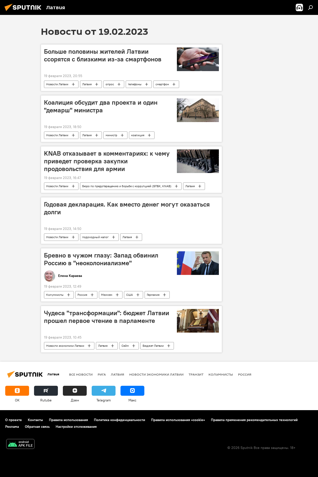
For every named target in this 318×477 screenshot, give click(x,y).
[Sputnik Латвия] (24, 11)
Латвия (87, 84)
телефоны (135, 84)
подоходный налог (95, 237)
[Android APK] (20, 444)
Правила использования (68, 420)
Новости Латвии (57, 84)
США (129, 295)
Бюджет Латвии (153, 345)
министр (111, 135)
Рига (102, 374)
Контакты (35, 420)
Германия (153, 295)
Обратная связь (37, 426)
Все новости (81, 374)
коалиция (137, 135)
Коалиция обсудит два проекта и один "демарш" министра (101, 106)
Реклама (12, 426)
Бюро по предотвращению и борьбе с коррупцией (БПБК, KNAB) (126, 186)
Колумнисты (55, 295)
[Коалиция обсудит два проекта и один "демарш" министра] (198, 110)
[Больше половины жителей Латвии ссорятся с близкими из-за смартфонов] (198, 59)
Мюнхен (106, 295)
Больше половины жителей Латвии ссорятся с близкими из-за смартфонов (102, 55)
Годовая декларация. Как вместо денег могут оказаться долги (127, 208)
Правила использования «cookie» (178, 420)
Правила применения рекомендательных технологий (254, 420)
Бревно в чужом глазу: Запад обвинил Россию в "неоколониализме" (101, 259)
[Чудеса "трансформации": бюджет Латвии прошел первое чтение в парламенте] (198, 321)
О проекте (13, 420)
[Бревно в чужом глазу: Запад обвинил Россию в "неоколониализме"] (198, 263)
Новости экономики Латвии (65, 345)
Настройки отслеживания (76, 426)
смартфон (162, 84)
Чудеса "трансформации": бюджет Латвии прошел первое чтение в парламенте (106, 317)
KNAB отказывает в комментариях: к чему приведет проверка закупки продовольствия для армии (107, 161)
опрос (110, 84)
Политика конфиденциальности (119, 420)
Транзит (196, 374)
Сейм (125, 345)
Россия (82, 295)
